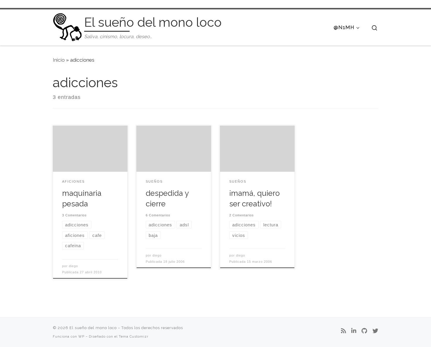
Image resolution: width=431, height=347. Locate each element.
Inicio (59, 60)
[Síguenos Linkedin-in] (353, 331)
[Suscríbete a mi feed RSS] (343, 331)
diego (73, 266)
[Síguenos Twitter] (375, 331)
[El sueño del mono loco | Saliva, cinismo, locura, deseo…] (67, 26)
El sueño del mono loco (93, 328)
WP (81, 336)
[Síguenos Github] (364, 331)
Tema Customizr (133, 336)
